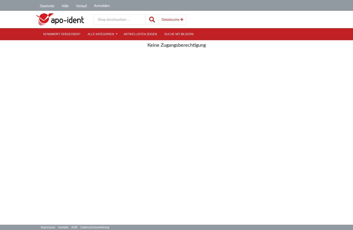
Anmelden (102, 6)
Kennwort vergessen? (61, 34)
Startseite (47, 6)
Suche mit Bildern (179, 34)
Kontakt (63, 227)
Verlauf (81, 6)
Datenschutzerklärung (94, 227)
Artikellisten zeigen (140, 34)
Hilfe (65, 6)
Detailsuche (171, 19)
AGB (74, 227)
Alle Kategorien (101, 34)
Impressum (48, 227)
